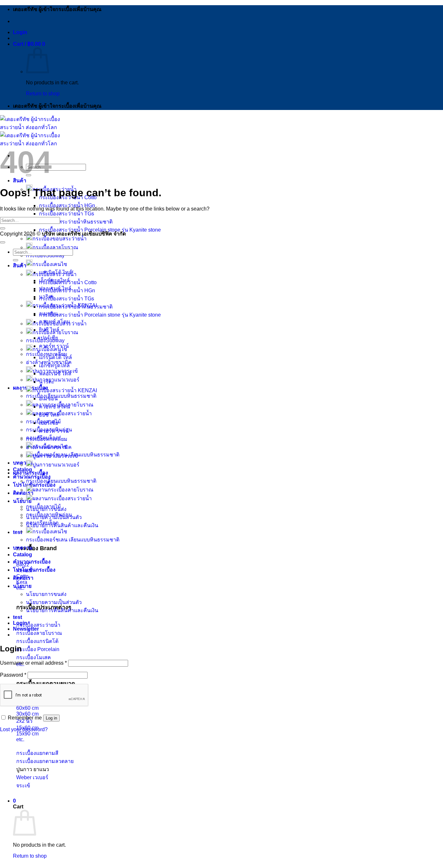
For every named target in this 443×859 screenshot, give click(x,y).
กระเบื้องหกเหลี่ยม (46, 439)
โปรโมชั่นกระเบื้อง (34, 570)
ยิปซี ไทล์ (49, 414)
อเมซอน (48, 398)
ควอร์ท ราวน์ (54, 346)
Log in (51, 718)
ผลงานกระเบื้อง (30, 473)
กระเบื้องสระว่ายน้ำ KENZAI (64, 390)
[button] (20, 32)
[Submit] (2, 228)
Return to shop (43, 93)
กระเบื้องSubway (45, 340)
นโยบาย (22, 586)
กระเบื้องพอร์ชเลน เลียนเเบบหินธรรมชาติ (72, 539)
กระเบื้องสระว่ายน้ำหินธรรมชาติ (76, 221)
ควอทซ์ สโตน (54, 406)
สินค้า (19, 180)
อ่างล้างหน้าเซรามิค (49, 447)
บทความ (23, 463)
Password (13, 675)
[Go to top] (2, 242)
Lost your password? (24, 729)
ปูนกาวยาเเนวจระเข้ (55, 456)
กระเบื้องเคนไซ (49, 264)
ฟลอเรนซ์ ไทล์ (55, 373)
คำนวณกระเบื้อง (32, 561)
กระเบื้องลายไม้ (43, 506)
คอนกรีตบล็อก (42, 523)
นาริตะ (46, 381)
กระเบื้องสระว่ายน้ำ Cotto (68, 282)
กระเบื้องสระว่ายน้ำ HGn (67, 205)
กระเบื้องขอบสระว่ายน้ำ (59, 238)
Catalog (22, 469)
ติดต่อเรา (23, 493)
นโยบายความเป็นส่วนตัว (54, 602)
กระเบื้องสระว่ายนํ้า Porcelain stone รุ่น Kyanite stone (100, 315)
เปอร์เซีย (48, 423)
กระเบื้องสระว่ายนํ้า (54, 274)
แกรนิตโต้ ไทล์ (55, 357)
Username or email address (33, 663)
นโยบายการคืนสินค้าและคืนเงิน (62, 525)
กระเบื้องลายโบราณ (55, 247)
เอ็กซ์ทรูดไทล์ (54, 365)
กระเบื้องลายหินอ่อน (49, 514)
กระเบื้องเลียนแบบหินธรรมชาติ (61, 396)
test (17, 532)
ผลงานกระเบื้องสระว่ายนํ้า (62, 498)
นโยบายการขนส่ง (46, 594)
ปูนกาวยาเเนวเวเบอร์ (55, 464)
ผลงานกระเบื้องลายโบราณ (62, 489)
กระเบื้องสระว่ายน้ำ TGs (66, 213)
